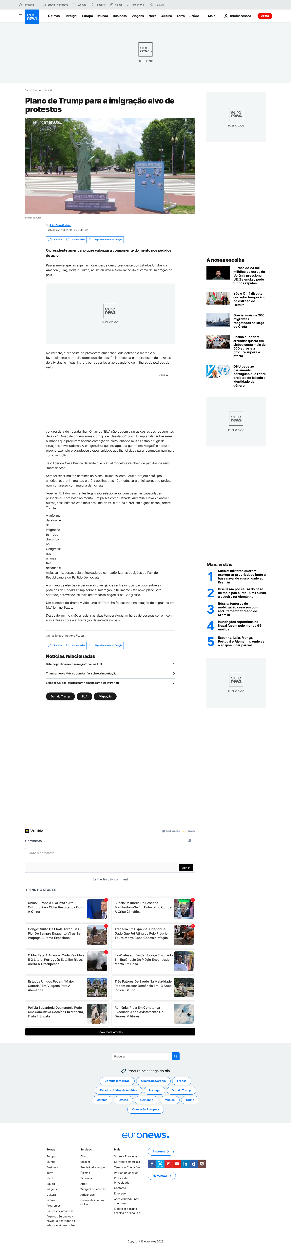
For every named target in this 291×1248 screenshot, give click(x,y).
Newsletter (160, 1175)
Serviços (86, 1149)
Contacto (120, 1188)
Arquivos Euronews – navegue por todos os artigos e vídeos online (61, 1221)
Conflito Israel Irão (117, 1080)
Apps (83, 1183)
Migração (105, 696)
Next (152, 16)
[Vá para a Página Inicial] (32, 17)
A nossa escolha (225, 260)
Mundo (102, 16)
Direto (265, 15)
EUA (84, 696)
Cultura (166, 16)
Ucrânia (102, 1099)
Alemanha (146, 1099)
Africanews (87, 1194)
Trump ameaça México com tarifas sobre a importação (81, 673)
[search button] (151, 5)
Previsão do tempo (92, 1167)
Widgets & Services (93, 1189)
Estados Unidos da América (118, 1090)
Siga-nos (86, 1178)
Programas (54, 1205)
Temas (51, 1149)
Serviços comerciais (127, 1161)
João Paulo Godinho (60, 225)
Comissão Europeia (145, 1109)
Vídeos (51, 1200)
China (190, 1099)
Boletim (85, 1161)
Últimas (54, 16)
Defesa (123, 1099)
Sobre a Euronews (125, 1156)
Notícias (36, 90)
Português (28, 4)
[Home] (26, 90)
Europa (87, 16)
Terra (180, 16)
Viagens (137, 16)
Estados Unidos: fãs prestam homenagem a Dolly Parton (82, 682)
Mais (117, 1149)
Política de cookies (126, 1172)
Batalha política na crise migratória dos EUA (74, 664)
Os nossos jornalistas (60, 1211)
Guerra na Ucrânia (153, 1080)
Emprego (120, 1193)
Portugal (71, 16)
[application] (110, 166)
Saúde (194, 16)
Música (170, 1099)
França (181, 1080)
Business (120, 16)
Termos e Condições (127, 1167)
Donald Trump (60, 696)
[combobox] (171, 5)
